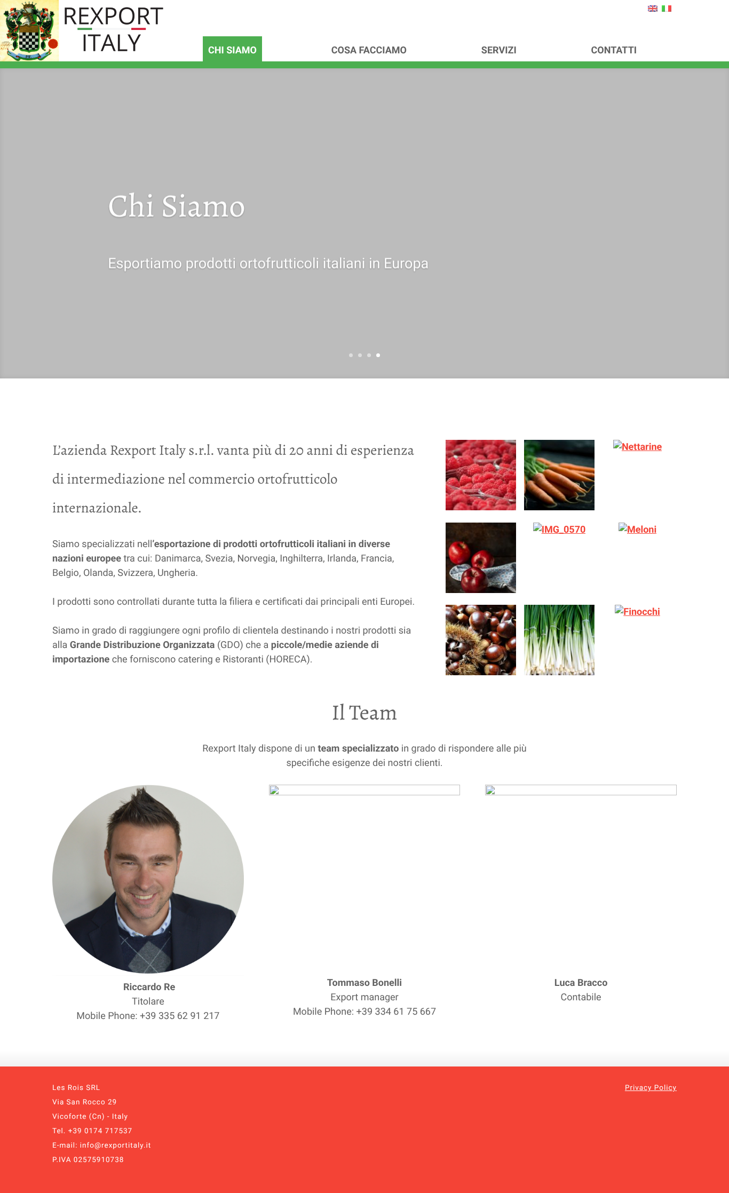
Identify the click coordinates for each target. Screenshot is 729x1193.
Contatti (614, 50)
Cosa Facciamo (369, 50)
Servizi (499, 50)
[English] (652, 8)
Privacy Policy (651, 1088)
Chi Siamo (232, 50)
